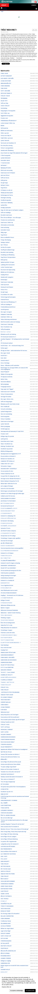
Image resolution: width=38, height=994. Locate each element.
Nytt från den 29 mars (6, 752)
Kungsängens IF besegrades (8, 110)
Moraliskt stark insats (6, 215)
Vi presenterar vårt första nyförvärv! (10, 717)
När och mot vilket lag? (7, 817)
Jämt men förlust (5, 175)
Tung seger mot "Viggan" (7, 389)
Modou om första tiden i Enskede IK (10, 769)
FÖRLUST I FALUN (5, 95)
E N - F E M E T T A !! (5, 558)
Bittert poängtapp (5, 426)
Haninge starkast (5, 242)
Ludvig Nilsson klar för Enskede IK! (9, 844)
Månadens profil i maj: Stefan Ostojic (10, 404)
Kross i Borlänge (5, 363)
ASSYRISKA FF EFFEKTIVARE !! (8, 501)
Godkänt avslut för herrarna (8, 496)
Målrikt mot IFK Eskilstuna (7, 272)
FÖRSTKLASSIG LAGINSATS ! (8, 573)
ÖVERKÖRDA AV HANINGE (7, 883)
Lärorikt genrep (5, 309)
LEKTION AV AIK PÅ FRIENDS (8, 846)
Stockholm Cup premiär (7, 448)
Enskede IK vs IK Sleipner (7, 553)
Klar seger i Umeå (5, 353)
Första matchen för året (7, 471)
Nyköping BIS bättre (6, 168)
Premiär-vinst (4, 118)
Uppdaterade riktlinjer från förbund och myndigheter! (14, 749)
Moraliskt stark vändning (7, 252)
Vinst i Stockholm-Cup (6, 327)
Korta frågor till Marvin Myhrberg (9, 839)
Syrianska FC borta (5, 528)
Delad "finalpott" (5, 371)
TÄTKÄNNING (4, 98)
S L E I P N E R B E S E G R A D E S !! (9, 550)
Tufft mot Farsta (5, 177)
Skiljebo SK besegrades (7, 374)
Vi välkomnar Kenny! (6, 921)
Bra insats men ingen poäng (8, 269)
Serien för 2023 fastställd (7, 488)
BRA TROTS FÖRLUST (6, 946)
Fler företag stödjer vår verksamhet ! (10, 913)
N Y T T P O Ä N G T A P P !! (7, 503)
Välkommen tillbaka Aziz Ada (8, 605)
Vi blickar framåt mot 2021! (7, 722)
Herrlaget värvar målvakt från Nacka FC (11, 478)
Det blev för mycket (6, 247)
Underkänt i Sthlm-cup (6, 317)
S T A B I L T (4, 901)
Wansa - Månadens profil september (10, 365)
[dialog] (19, 984)
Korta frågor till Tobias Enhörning (9, 834)
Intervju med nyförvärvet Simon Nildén (10, 764)
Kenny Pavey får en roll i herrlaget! (9, 714)
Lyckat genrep (4, 439)
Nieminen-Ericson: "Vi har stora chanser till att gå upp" (15, 829)
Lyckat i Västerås (5, 140)
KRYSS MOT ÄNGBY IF (6, 93)
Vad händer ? (4, 165)
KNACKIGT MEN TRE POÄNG (8, 873)
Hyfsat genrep (4, 128)
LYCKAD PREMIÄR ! (5, 707)
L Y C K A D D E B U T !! (6, 513)
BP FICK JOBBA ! (5, 784)
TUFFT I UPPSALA (5, 727)
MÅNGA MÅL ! (4, 759)
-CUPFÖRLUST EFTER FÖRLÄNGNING (10, 692)
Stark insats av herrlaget (7, 421)
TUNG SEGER (4, 88)
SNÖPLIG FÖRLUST (6, 871)
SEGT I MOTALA (4, 898)
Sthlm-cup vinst (5, 133)
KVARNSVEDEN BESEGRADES (8, 737)
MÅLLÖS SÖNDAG (5, 953)
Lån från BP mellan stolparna (8, 530)
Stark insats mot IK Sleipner (8, 172)
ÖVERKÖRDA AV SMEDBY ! (7, 578)
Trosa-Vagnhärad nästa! (7, 585)
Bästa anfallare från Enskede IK (9, 851)
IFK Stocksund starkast (7, 343)
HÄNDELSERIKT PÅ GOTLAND (8, 652)
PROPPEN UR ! (4, 948)
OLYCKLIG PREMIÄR (6, 926)
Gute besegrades (5, 416)
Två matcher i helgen (6, 466)
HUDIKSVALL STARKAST (7, 729)
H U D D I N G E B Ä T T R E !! (8, 511)
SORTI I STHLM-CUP (6, 936)
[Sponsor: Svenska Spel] (34, 1)
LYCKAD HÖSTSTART (6, 81)
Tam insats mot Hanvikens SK (8, 143)
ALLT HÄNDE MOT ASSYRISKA (8, 854)
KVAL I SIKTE (4, 856)
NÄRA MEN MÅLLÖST (6, 83)
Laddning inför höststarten (8, 264)
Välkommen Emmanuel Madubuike (9, 610)
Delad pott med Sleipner (7, 287)
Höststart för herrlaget (7, 540)
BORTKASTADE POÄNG (6, 888)
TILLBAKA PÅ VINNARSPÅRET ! (8, 560)
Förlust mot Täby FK (6, 135)
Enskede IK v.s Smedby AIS (7, 580)
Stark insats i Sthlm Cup (7, 222)
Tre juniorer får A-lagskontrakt (8, 841)
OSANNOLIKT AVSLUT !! (6, 675)
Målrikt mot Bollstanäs (7, 130)
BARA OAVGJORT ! (5, 861)
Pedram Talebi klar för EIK (7, 473)
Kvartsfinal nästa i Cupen (7, 441)
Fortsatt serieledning (6, 409)
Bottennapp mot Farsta (7, 195)
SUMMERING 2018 (5, 963)
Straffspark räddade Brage (7, 249)
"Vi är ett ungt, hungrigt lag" (8, 781)
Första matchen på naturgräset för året (11, 570)
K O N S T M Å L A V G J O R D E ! (8, 677)
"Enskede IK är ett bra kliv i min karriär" (10, 771)
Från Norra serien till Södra (8, 632)
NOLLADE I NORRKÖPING (7, 916)
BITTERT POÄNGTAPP (6, 76)
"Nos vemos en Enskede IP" (8, 779)
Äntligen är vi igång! (6, 960)
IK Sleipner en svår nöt (6, 190)
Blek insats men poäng (6, 170)
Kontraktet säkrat (5, 160)
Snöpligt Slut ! (4, 650)
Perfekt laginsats (5, 429)
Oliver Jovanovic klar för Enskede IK (10, 826)
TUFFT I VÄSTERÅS (5, 90)
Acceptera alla (30, 990)
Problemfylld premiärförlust (8, 307)
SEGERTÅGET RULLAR (6, 903)
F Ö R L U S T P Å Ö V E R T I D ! (8, 518)
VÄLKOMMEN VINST (6, 923)
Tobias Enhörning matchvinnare (9, 319)
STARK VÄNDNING (5, 86)
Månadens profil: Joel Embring (8, 334)
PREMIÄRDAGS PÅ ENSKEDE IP (8, 120)
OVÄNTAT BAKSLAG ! (6, 702)
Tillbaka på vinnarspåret (7, 192)
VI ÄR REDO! (4, 709)
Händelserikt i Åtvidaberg (7, 150)
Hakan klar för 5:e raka (6, 625)
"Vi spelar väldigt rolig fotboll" (8, 766)
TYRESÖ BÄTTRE (5, 808)
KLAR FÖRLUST (4, 891)
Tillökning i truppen (6, 617)
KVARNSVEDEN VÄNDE (6, 662)
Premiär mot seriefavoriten (8, 220)
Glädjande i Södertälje (6, 314)
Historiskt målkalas (6, 381)
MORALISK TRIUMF (5, 911)
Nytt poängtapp (5, 384)
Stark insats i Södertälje (7, 282)
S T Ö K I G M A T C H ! (6, 588)
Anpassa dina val (6, 987)
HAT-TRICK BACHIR (5, 866)
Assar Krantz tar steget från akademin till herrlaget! (14, 153)
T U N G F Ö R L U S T (6, 684)
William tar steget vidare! (7, 928)
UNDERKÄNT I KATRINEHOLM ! (8, 565)
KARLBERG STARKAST (6, 670)
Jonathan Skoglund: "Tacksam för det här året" (12, 824)
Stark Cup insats (5, 284)
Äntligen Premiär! (5, 600)
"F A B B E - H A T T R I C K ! (7, 682)
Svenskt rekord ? (5, 360)
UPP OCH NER (4, 938)
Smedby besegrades (6, 200)
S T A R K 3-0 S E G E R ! (6, 523)
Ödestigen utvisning (6, 197)
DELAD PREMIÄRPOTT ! (7, 747)
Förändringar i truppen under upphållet (11, 538)
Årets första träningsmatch (8, 622)
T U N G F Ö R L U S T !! (6, 555)
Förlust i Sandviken (5, 419)
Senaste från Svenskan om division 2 (10, 754)
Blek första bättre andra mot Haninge (10, 322)
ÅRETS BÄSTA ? (4, 878)
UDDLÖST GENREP (5, 933)
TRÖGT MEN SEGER (5, 908)
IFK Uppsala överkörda (6, 376)
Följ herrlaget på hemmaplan (8, 297)
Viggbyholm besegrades (7, 115)
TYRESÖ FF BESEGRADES (7, 906)
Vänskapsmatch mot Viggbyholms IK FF (11, 453)
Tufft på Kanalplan (5, 329)
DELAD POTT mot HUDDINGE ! (8, 568)
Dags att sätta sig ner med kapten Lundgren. (12, 210)
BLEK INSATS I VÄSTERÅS (7, 78)
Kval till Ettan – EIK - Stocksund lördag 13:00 (12, 345)
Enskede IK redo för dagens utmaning (10, 563)
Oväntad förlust (5, 299)
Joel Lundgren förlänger (7, 486)
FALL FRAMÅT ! (4, 803)
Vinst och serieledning (6, 414)
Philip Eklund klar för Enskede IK (9, 627)
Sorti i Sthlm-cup (5, 113)
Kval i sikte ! (4, 358)
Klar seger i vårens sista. (7, 399)
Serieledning (4, 108)
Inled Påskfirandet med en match (9, 590)
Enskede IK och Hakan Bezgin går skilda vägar (12, 493)
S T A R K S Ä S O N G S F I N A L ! (9, 635)
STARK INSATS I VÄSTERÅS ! (8, 657)
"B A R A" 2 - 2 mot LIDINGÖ (8, 672)
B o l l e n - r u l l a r (6, 331)
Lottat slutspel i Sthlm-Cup (8, 123)
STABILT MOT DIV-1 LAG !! (7, 463)
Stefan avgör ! (4, 348)
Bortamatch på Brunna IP (7, 506)
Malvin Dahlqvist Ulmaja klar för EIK (10, 481)
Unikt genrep (4, 180)
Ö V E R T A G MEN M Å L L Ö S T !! (9, 508)
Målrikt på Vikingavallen (7, 451)
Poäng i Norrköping (6, 240)
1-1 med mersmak (5, 163)
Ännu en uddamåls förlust (7, 237)
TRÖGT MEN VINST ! (9, 30)
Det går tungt (4, 182)
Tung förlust (4, 187)
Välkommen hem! (5, 712)
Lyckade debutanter (6, 158)
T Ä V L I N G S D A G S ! (6, 615)
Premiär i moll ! (5, 434)
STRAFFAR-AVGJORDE (6, 744)
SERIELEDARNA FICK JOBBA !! (8, 498)
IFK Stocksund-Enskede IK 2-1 (8, 336)
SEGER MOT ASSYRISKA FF (7, 774)
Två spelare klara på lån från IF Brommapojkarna (13, 786)
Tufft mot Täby (4, 103)
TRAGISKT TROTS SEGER (7, 694)
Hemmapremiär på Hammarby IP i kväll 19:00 (12, 431)
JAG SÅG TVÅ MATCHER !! (7, 543)
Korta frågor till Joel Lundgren (8, 836)
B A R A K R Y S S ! (5, 583)
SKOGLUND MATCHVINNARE (8, 881)
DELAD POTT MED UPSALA (7, 665)
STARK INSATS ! (4, 704)
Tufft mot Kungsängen (6, 401)
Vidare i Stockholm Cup (6, 443)
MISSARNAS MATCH (6, 955)
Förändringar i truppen (6, 630)
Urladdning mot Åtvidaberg (7, 254)
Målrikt (2, 125)
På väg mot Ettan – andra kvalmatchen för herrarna (14, 350)
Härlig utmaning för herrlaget (8, 575)
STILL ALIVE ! (4, 859)
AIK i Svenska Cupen (6, 869)
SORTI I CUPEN (4, 732)
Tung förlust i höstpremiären (8, 257)
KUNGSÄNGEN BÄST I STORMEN (9, 800)
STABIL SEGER (4, 73)
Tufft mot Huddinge (6, 212)
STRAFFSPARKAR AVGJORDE (8, 739)
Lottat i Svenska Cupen (6, 267)
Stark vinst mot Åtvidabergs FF (8, 302)
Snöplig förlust (5, 274)
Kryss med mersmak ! (6, 647)
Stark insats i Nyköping (6, 202)
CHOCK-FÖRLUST (5, 105)
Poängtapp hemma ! (6, 386)
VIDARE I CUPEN (5, 893)
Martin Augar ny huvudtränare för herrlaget (12, 491)
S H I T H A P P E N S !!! (6, 637)
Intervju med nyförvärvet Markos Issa (10, 757)
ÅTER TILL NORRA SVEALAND (8, 815)
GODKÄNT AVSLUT (5, 969)
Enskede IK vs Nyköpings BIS (8, 516)
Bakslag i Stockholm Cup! (7, 446)
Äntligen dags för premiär (7, 436)
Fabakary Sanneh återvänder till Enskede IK (12, 776)
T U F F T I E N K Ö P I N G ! (7, 640)
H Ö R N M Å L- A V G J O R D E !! (8, 525)
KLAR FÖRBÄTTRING (6, 805)
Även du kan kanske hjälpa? (7, 742)
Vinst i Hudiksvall (5, 406)
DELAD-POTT (4, 100)
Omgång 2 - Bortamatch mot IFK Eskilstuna (12, 595)
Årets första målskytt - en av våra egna (11, 217)
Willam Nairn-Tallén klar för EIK (9, 483)
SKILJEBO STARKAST (6, 734)
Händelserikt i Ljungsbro (7, 277)
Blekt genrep (4, 259)
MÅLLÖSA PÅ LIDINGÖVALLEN (8, 950)
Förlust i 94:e (4, 289)
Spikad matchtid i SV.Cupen (7, 262)
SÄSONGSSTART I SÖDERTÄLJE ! (9, 468)
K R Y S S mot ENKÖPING (7, 667)
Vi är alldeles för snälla (7, 294)
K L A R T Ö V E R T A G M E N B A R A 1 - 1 (11, 642)
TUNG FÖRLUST (5, 689)
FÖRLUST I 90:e (5, 687)
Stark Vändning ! (5, 645)
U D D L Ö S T (4, 972)
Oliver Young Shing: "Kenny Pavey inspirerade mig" (13, 831)
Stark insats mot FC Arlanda (8, 391)
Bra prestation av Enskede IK (8, 456)
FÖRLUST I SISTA (5, 724)
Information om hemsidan (7, 225)
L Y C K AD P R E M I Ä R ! (7, 598)
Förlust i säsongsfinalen (7, 148)
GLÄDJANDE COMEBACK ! (7, 810)
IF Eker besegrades (6, 155)
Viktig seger (4, 232)
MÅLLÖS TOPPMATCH (6, 896)
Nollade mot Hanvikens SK (7, 458)
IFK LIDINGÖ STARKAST (7, 697)
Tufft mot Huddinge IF (6, 304)
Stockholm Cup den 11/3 (7, 791)
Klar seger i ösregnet (6, 312)
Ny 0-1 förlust (4, 245)
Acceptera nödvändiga (16, 990)
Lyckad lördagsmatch (6, 411)
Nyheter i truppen (5, 607)
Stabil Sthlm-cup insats (7, 138)
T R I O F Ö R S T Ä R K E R (7, 620)
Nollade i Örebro (5, 185)
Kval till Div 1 (4, 355)
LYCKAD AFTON (4, 789)
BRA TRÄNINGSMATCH (6, 849)
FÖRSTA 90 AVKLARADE (6, 813)
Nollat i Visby (4, 379)
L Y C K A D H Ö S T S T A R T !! (8, 533)
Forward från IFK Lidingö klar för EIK (10, 476)
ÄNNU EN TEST (4, 794)
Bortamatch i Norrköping (7, 520)
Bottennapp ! (4, 279)
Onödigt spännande (6, 207)
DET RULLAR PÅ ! (5, 943)
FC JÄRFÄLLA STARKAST (7, 680)
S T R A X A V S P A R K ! (6, 602)
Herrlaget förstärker (6, 396)
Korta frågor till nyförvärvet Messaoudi (11, 761)
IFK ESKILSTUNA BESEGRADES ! (9, 593)
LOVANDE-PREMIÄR (6, 958)
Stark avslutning (5, 227)
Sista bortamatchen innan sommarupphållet (12, 548)
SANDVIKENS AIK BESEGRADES (9, 660)
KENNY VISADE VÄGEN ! (6, 886)
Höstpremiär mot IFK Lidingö (8, 535)
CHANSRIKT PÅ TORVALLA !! (7, 461)
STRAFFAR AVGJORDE (6, 941)
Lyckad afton (4, 205)
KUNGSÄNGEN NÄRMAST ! (7, 655)
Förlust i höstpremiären (7, 394)
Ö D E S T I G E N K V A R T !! (7, 545)
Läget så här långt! (5, 931)
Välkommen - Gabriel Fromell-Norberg (11, 612)
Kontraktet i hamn (5, 230)
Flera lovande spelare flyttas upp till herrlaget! (13, 719)
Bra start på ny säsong (6, 145)
